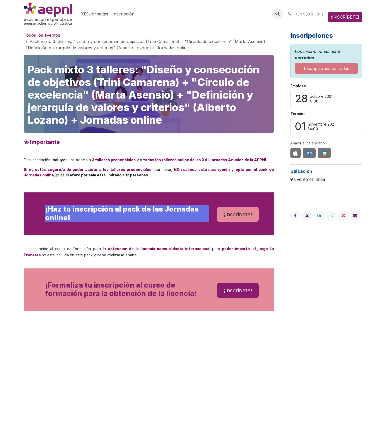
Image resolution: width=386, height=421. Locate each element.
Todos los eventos (42, 35)
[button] (277, 13)
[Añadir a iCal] (295, 153)
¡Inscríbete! (238, 214)
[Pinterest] (343, 215)
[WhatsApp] (331, 215)
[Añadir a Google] (324, 153)
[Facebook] (295, 215)
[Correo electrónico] (355, 215)
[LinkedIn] (319, 215)
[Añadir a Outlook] (309, 153)
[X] (307, 215)
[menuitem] (94, 14)
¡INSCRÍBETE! (345, 17)
